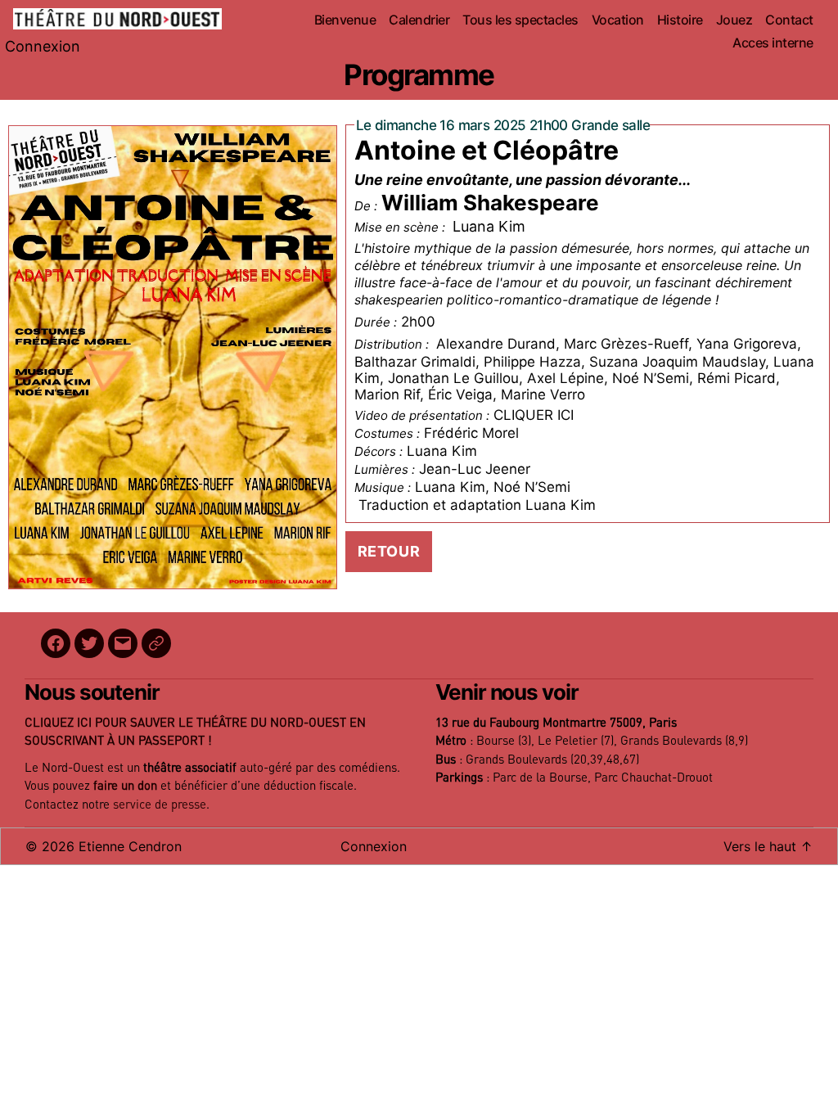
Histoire (680, 20)
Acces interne (772, 43)
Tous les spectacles (520, 20)
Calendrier (419, 20)
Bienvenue (345, 20)
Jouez (734, 20)
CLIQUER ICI (533, 415)
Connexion (42, 46)
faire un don (125, 786)
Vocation (618, 20)
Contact (789, 20)
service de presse (159, 805)
